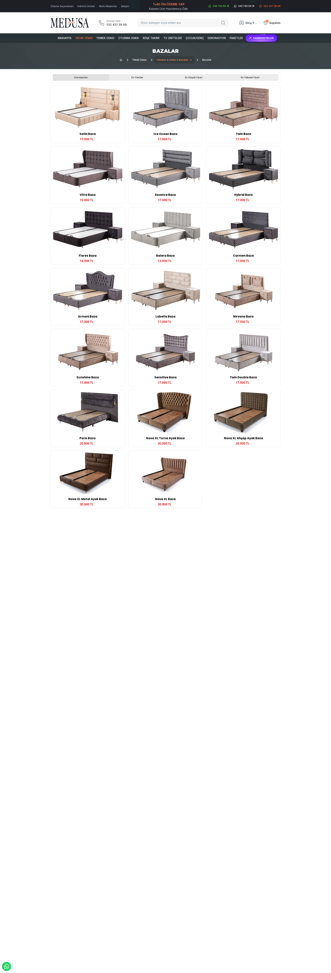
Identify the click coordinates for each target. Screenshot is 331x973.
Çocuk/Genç (195, 38)
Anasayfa (64, 38)
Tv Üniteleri (172, 38)
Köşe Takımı (151, 38)
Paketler (236, 38)
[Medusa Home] (121, 59)
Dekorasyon (217, 38)
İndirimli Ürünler (86, 6)
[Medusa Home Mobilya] (70, 23)
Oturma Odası (128, 38)
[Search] (224, 23)
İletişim (125, 6)
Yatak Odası (84, 38)
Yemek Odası (105, 38)
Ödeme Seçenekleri (62, 6)
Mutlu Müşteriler (108, 6)
